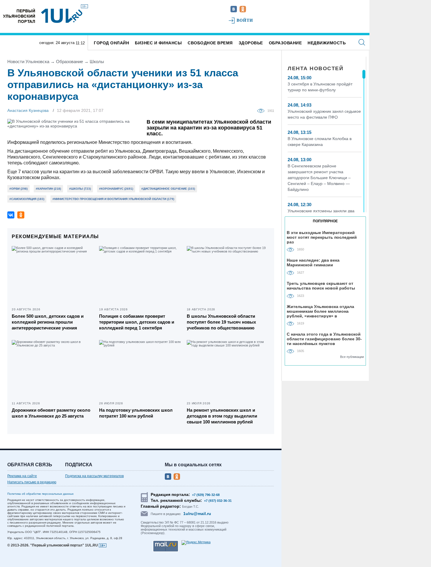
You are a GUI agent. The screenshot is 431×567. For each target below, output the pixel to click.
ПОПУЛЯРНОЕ (325, 221)
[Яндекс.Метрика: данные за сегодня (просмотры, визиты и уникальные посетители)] (196, 542)
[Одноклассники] (20, 214)
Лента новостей (315, 68)
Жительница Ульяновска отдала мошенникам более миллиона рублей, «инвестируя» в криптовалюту (320, 311)
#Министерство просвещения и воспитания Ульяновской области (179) (113, 199)
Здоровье (251, 43)
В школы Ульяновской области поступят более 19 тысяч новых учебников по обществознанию (221, 322)
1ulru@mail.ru (197, 513)
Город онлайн (111, 43)
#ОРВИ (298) (18, 188)
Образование (285, 43)
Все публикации (352, 357)
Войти (245, 20)
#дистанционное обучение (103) (168, 188)
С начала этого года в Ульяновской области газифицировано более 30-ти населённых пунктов (324, 339)
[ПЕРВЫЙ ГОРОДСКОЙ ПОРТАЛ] (19, 16)
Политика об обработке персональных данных (40, 493)
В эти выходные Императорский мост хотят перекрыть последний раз (322, 237)
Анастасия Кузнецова (28, 110)
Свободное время (210, 43)
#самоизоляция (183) (26, 199)
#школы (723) (80, 188)
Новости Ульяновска (28, 61)
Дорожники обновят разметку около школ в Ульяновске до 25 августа (51, 413)
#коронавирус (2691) (116, 188)
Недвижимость (327, 43)
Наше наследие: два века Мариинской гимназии (313, 262)
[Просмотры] (262, 110)
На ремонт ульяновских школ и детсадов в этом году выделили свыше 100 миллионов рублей (222, 416)
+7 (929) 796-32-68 (206, 495)
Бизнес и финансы (158, 43)
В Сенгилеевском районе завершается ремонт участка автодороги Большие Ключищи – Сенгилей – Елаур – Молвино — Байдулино (319, 178)
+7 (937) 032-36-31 (218, 500)
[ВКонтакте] (10, 214)
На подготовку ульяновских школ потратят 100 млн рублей (136, 413)
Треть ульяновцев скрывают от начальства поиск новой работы (321, 285)
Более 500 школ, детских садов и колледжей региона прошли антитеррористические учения (48, 322)
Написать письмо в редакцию (31, 482)
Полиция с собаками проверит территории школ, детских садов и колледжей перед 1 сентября (136, 322)
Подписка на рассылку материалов (94, 476)
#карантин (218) (48, 188)
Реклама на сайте (22, 476)
